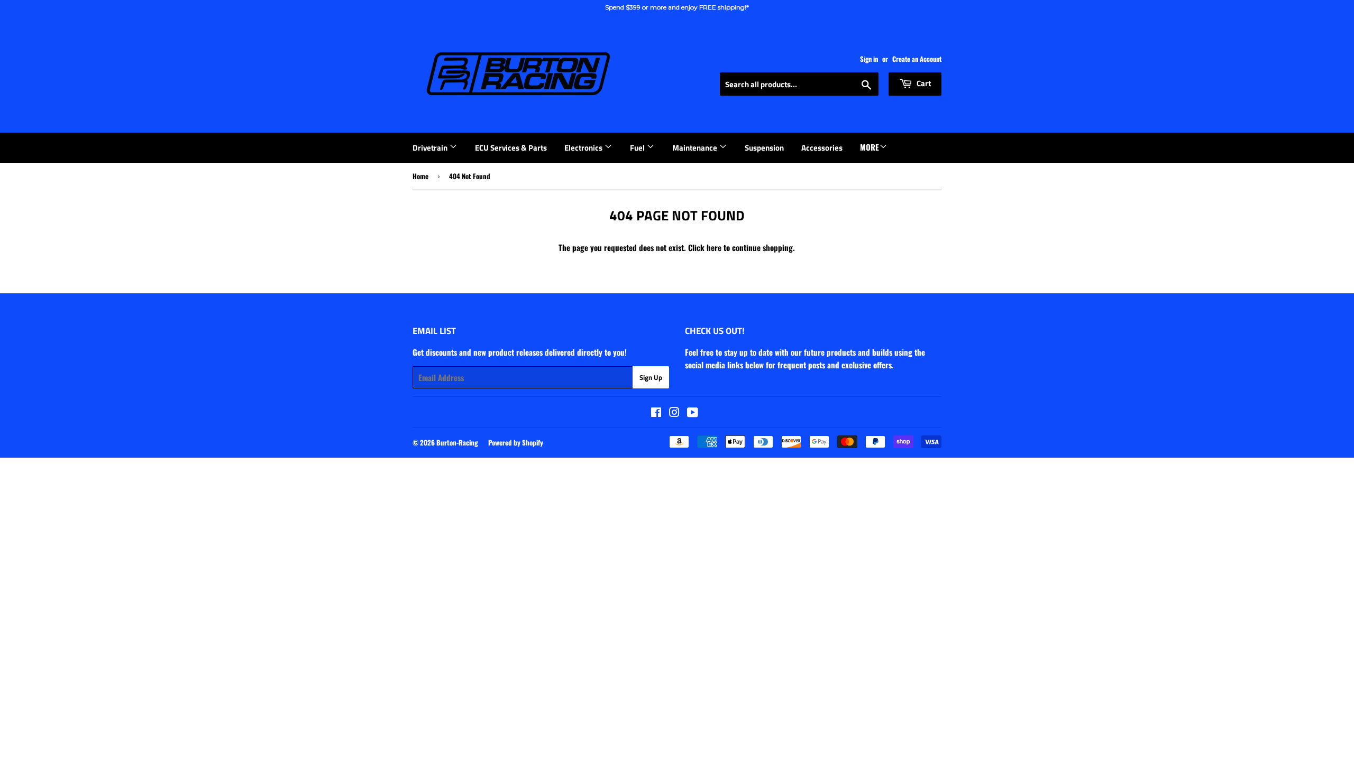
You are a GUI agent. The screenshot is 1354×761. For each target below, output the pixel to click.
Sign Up (650, 377)
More (869, 147)
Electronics (584, 148)
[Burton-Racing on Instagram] (674, 413)
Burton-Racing (457, 442)
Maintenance (695, 148)
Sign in (869, 59)
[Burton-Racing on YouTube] (692, 413)
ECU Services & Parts (511, 148)
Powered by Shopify (515, 442)
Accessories (822, 148)
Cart (923, 83)
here (714, 247)
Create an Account (916, 59)
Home (420, 176)
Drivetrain (431, 148)
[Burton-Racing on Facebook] (656, 413)
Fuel (638, 148)
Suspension (764, 148)
